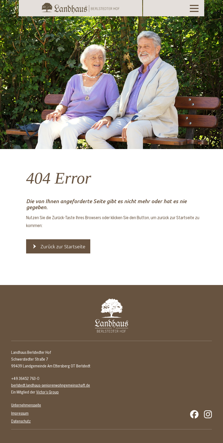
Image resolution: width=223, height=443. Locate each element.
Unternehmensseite (26, 405)
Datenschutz (21, 421)
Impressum (20, 413)
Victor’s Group (47, 392)
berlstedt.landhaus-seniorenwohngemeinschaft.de (50, 385)
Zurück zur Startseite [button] (63, 246)
